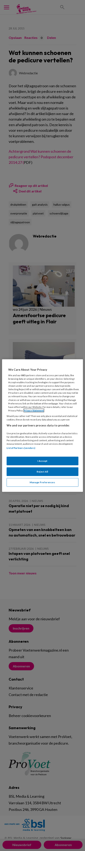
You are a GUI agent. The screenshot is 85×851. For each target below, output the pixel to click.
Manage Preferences (42, 482)
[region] (42, 425)
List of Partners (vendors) (21, 448)
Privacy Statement (34, 410)
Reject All (42, 471)
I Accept (42, 461)
